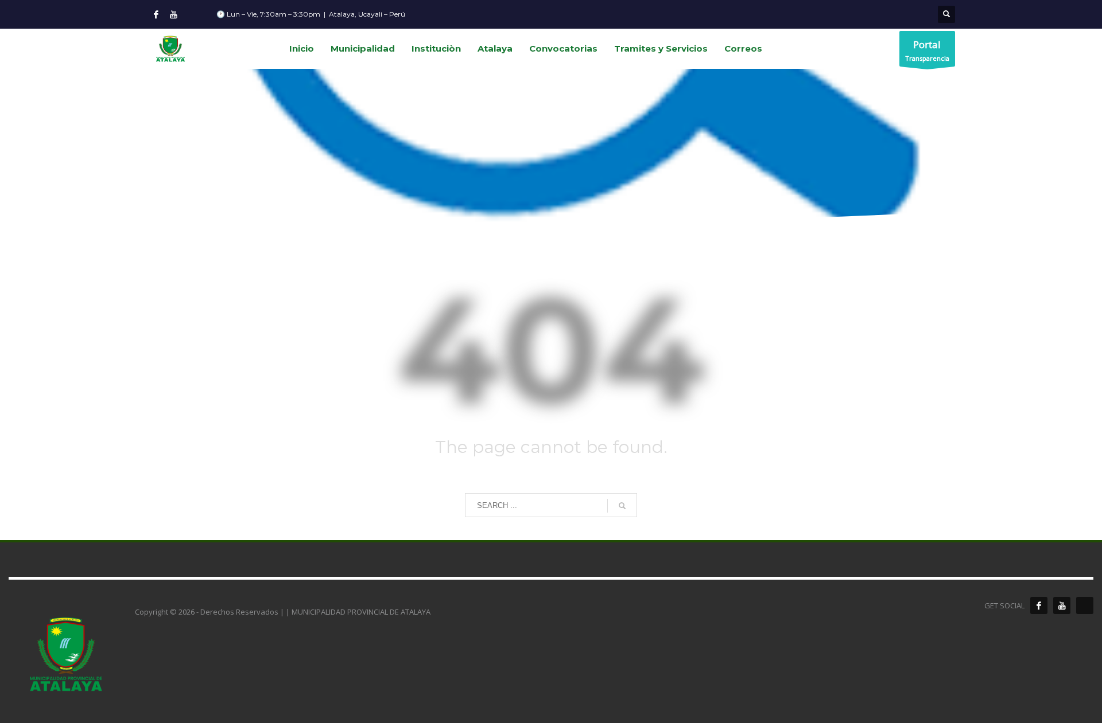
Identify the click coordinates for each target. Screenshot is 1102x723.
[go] (622, 506)
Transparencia (927, 50)
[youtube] (1061, 605)
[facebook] (1038, 605)
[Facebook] (156, 14)
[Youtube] (173, 14)
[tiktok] (1084, 605)
